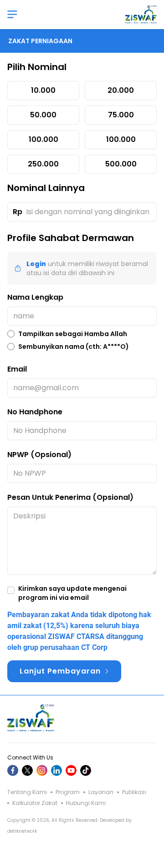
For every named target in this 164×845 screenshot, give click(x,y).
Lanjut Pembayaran (60, 671)
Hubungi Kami (85, 803)
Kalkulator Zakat (34, 803)
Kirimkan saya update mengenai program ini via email (72, 593)
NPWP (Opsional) (39, 454)
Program (67, 792)
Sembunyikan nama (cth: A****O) (73, 346)
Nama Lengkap (35, 297)
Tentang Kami (27, 792)
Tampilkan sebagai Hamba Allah (72, 333)
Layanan (100, 792)
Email (17, 369)
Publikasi (133, 792)
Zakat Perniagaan (40, 40)
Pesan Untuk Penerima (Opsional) (70, 497)
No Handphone (34, 412)
